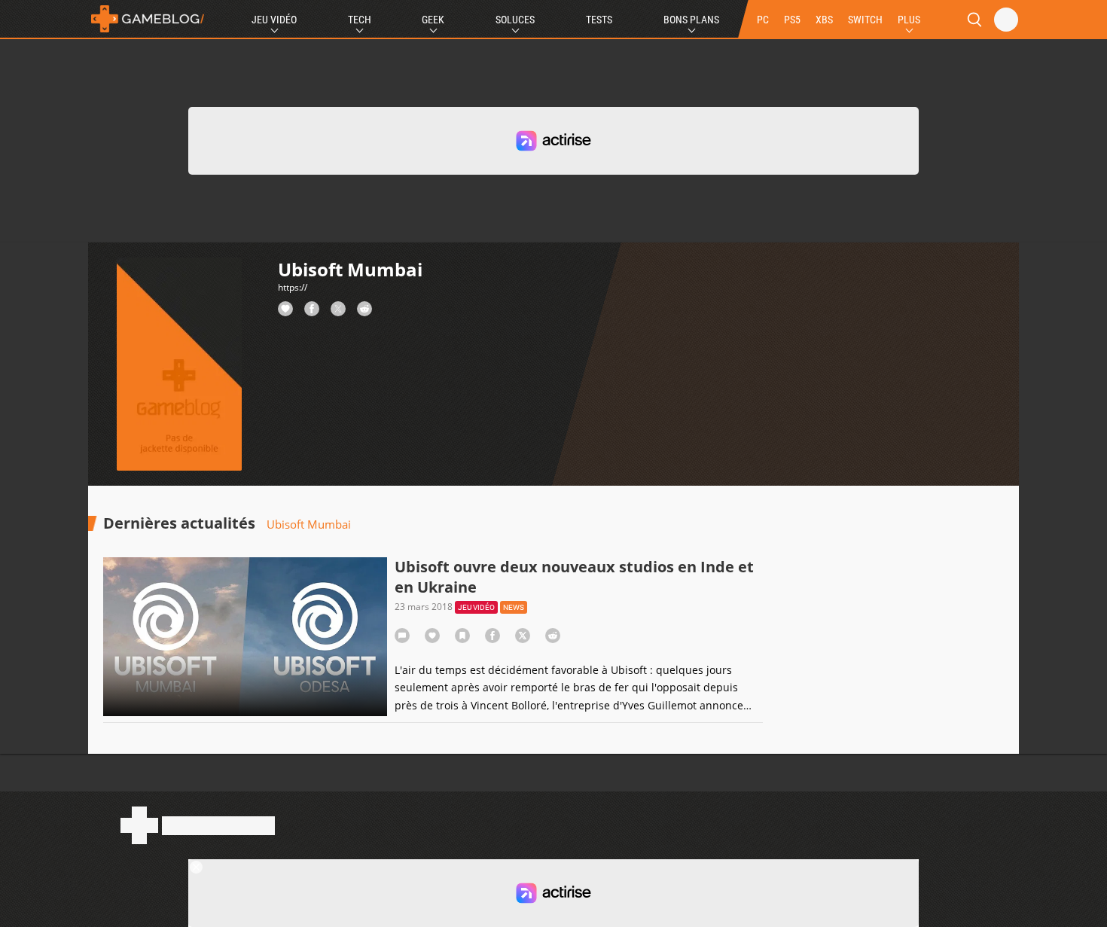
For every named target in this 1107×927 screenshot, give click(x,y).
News (513, 607)
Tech (359, 20)
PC (763, 20)
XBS (824, 20)
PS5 (792, 20)
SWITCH (865, 20)
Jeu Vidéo (274, 20)
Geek (433, 20)
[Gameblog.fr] (147, 19)
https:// (292, 287)
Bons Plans (691, 20)
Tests (599, 20)
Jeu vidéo (476, 607)
